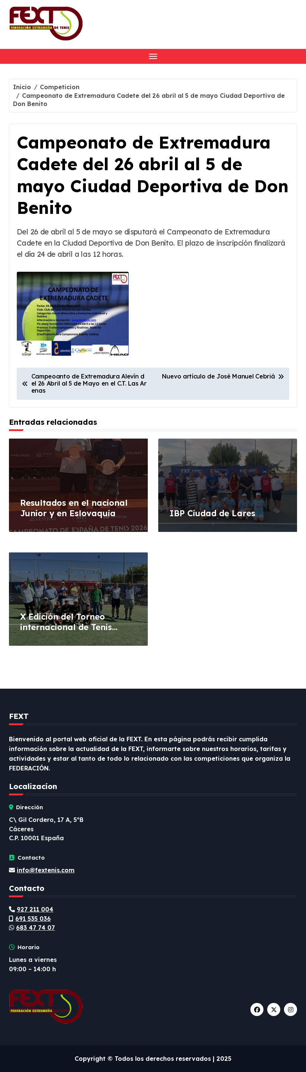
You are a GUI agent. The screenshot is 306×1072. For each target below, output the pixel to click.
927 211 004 (35, 909)
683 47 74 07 (35, 927)
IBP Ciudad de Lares (212, 513)
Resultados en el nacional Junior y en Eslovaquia (74, 508)
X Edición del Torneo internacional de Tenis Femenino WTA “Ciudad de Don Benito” (75, 632)
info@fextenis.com (46, 870)
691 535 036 (33, 918)
